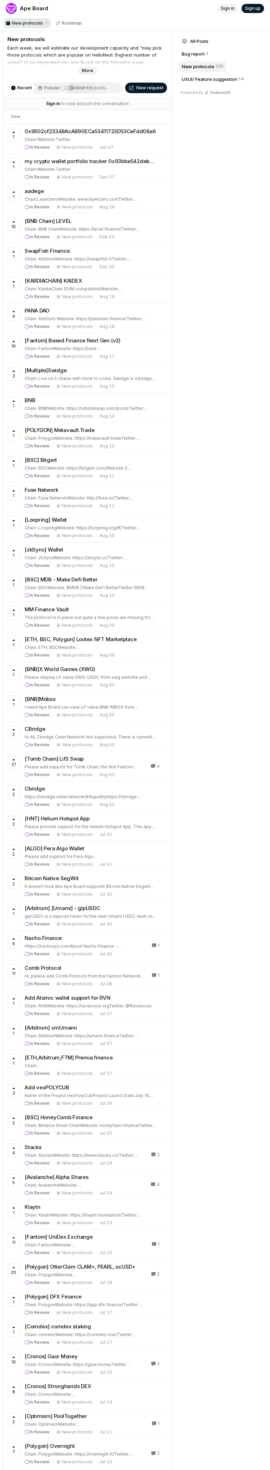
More (87, 70)
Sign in (53, 103)
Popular (52, 87)
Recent (24, 87)
